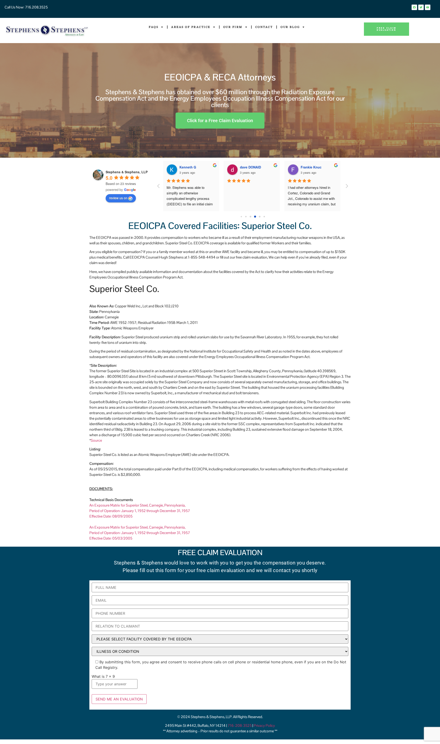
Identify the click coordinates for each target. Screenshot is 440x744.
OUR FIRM (232, 27)
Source (96, 440)
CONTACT (264, 27)
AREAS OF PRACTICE (190, 27)
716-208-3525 (240, 725)
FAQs (153, 27)
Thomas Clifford (252, 167)
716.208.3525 (36, 7)
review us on (118, 198)
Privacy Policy (264, 725)
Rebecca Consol (192, 167)
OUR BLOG (290, 27)
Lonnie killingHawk (316, 167)
